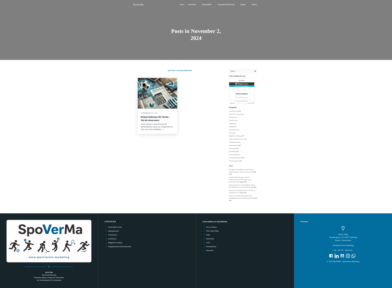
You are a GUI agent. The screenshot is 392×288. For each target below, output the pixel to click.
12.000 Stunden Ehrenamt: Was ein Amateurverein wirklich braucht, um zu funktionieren (240, 180)
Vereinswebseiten (234, 161)
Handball (231, 126)
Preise (254, 4)
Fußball (231, 123)
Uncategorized (233, 154)
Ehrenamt (232, 117)
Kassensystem (233, 130)
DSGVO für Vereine (235, 114)
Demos (243, 4)
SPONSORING (207, 4)
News (182, 4)
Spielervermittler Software (236, 139)
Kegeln (231, 133)
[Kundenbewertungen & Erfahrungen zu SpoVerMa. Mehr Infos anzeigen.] (241, 91)
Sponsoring (232, 148)
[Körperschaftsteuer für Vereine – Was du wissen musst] (157, 93)
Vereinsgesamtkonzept (184, 70)
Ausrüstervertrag (234, 111)
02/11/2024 (154, 113)
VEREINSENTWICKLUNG (226, 4)
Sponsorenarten (233, 145)
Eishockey (232, 120)
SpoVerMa (171, 70)
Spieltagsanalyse (233, 142)
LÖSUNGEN (192, 4)
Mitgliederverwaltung (235, 136)
